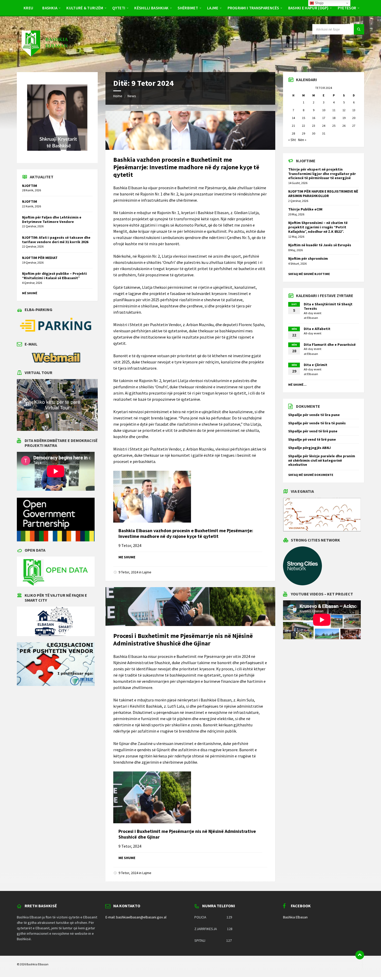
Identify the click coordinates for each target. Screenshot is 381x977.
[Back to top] (359, 955)
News (132, 96)
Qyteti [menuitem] (118, 7)
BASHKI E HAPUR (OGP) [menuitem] (308, 7)
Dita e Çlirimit (315, 364)
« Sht (292, 139)
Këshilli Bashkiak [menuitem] (151, 7)
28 (293, 133)
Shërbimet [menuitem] (188, 7)
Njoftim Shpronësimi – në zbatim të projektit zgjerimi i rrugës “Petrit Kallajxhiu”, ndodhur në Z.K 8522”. (318, 227)
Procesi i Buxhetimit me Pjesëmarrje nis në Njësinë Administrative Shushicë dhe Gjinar (183, 639)
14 (293, 118)
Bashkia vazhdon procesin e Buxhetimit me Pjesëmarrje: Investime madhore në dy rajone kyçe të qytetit (186, 167)
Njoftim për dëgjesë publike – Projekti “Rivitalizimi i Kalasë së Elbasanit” (54, 275)
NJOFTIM (29, 185)
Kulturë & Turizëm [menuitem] (84, 7)
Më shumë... (297, 384)
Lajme (146, 572)
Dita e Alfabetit (317, 328)
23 (313, 126)
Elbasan (312, 318)
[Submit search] (359, 29)
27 (353, 126)
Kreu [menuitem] (28, 7)
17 (323, 118)
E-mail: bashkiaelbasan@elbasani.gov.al (135, 917)
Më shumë (29, 293)
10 (323, 110)
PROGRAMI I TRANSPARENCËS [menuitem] (253, 7)
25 (333, 126)
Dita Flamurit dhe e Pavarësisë (330, 344)
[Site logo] (44, 61)
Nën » (302, 139)
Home (117, 96)
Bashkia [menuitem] (49, 7)
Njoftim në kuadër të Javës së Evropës (319, 245)
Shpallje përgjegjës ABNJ (309, 447)
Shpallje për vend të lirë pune (312, 431)
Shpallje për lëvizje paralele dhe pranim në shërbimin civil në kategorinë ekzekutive (321, 460)
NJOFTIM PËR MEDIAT (40, 257)
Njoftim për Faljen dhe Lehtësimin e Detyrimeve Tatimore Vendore (51, 219)
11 (333, 110)
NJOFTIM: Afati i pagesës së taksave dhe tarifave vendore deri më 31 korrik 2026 (56, 239)
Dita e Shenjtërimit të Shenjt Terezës (328, 306)
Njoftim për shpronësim (308, 258)
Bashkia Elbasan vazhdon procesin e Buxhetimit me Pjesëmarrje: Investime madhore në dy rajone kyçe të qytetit (185, 533)
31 (323, 133)
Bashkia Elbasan (295, 917)
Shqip (318, 3)
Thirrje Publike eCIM (305, 209)
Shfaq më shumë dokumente (310, 475)
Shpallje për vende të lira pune (314, 414)
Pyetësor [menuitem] (347, 7)
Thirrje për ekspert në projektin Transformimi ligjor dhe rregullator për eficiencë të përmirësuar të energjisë (322, 173)
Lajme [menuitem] (212, 7)
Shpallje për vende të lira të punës (317, 423)
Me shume (126, 557)
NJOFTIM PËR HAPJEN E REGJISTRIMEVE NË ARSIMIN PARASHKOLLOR (323, 193)
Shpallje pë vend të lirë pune (312, 439)
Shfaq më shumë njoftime (309, 274)
